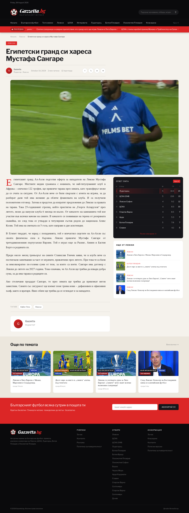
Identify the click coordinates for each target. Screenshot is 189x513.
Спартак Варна (118, 482)
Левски (60, 23)
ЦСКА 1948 (117, 442)
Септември (117, 486)
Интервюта (82, 23)
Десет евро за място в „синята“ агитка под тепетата (147, 267)
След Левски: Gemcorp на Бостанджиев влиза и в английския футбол (153, 290)
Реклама (80, 442)
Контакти (81, 438)
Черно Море (117, 470)
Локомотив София (120, 462)
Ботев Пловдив (112, 23)
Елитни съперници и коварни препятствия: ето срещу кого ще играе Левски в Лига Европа (57, 29)
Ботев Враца (117, 454)
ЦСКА (70, 23)
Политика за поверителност (89, 446)
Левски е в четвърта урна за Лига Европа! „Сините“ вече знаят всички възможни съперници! (151, 279)
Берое (115, 466)
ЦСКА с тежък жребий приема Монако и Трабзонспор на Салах (130, 29)
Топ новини (47, 23)
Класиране (151, 23)
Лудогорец (96, 23)
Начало (13, 23)
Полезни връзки (155, 446)
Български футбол (29, 23)
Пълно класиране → (148, 234)
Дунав (115, 498)
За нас (79, 434)
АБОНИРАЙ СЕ (169, 407)
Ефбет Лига (25, 307)
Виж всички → (172, 344)
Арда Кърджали (119, 474)
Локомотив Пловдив (132, 23)
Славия (115, 478)
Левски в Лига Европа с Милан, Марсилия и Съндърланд (149, 255)
